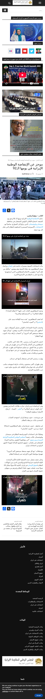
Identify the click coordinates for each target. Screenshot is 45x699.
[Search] (5, 10)
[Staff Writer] (33, 174)
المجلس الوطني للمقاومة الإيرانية (31, 114)
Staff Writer (25, 174)
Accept (39, 695)
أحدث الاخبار (39, 160)
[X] (9, 211)
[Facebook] (13, 211)
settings (5, 691)
